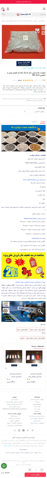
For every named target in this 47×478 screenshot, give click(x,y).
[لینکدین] (19, 430)
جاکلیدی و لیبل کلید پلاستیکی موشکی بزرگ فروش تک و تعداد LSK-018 (35, 375)
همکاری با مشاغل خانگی (37, 423)
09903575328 (24, 450)
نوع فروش (41, 107)
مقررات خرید (14, 399)
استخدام (37, 411)
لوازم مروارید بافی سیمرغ (37, 329)
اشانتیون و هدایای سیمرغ (14, 404)
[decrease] (42, 470)
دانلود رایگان (37, 421)
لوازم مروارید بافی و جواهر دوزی (36, 68)
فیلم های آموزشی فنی (37, 418)
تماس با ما (37, 409)
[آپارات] (23, 430)
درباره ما (37, 402)
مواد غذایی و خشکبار (14, 418)
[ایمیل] (14, 430)
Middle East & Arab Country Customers (14, 409)
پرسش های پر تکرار (14, 406)
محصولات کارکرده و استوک (14, 423)
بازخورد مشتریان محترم (37, 399)
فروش (14, 397)
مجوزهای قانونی (37, 404)
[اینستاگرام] (28, 430)
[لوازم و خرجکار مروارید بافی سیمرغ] (23, 138)
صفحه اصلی (41, 21)
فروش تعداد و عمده (14, 413)
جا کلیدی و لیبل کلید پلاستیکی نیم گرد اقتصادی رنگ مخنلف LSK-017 (15, 375)
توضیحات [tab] (42, 121)
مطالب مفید (37, 413)
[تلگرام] (32, 430)
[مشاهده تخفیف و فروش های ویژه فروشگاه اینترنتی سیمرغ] (23, 265)
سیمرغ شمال (14, 416)
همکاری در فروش (14, 421)
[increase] (30, 470)
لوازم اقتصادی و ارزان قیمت (14, 425)
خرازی (35, 21)
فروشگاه (37, 397)
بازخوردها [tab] (34, 121)
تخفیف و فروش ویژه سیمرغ (14, 402)
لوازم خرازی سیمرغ (22, 329)
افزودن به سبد (35, 475)
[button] (5, 368)
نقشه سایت (37, 406)
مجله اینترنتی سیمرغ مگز (37, 416)
